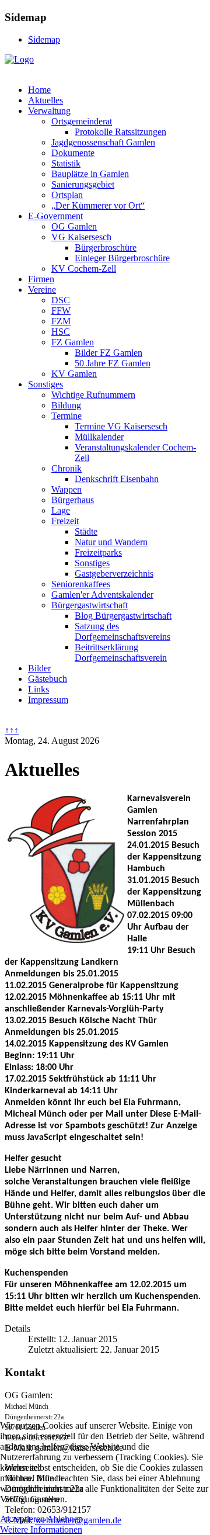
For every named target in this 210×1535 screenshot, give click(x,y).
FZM (61, 321)
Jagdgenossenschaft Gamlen (103, 142)
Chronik (66, 468)
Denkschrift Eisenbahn (117, 479)
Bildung (66, 405)
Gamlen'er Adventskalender (102, 595)
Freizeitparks (98, 552)
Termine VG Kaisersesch (121, 426)
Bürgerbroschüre (105, 247)
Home (39, 90)
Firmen (41, 279)
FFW (61, 311)
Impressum (48, 700)
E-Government (55, 216)
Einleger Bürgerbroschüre (122, 258)
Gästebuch (47, 679)
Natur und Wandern (111, 542)
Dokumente (72, 153)
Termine (66, 416)
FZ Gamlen (72, 342)
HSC (60, 332)
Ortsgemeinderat (81, 121)
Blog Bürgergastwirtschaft (123, 616)
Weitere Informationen (41, 1529)
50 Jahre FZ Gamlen (112, 363)
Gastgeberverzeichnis (114, 573)
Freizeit (65, 521)
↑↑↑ (12, 730)
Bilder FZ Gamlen (108, 353)
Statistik (65, 163)
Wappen (66, 489)
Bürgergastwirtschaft (89, 605)
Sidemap (44, 39)
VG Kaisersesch (81, 237)
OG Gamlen (74, 226)
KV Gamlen (74, 374)
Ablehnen (65, 1519)
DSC (60, 300)
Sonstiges (45, 384)
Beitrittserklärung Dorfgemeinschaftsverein (121, 652)
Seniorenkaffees (80, 584)
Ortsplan (67, 195)
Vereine (42, 289)
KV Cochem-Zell (83, 268)
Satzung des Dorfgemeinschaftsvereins (122, 631)
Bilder (39, 668)
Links (38, 689)
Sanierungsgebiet (82, 184)
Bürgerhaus (72, 500)
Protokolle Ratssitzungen (120, 132)
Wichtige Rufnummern (93, 395)
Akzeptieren (22, 1519)
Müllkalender (99, 437)
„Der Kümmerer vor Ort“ (98, 205)
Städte (86, 531)
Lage (60, 510)
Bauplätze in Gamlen (90, 174)
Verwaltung (49, 111)
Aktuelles (45, 100)
